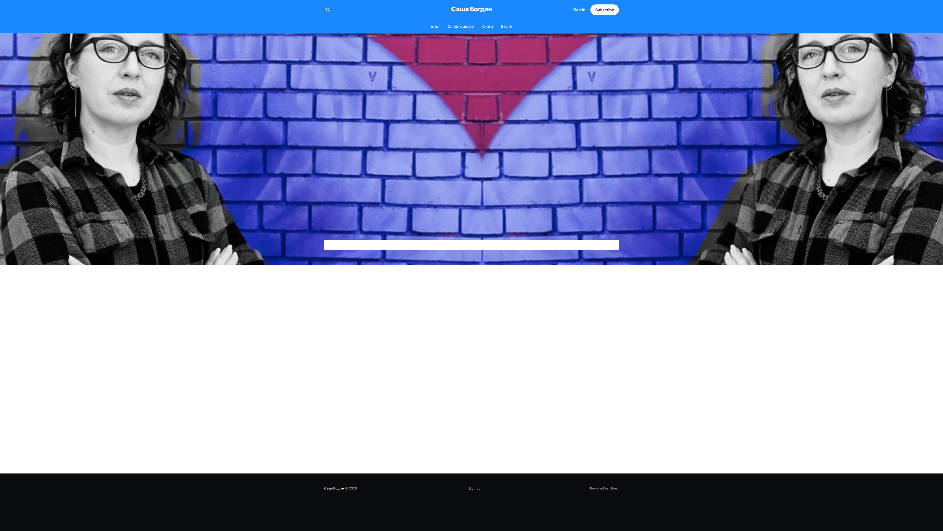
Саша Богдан (471, 9)
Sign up (474, 488)
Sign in (579, 9)
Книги (487, 26)
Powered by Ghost (604, 488)
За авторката (461, 26)
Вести (507, 26)
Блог (435, 26)
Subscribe (604, 9)
